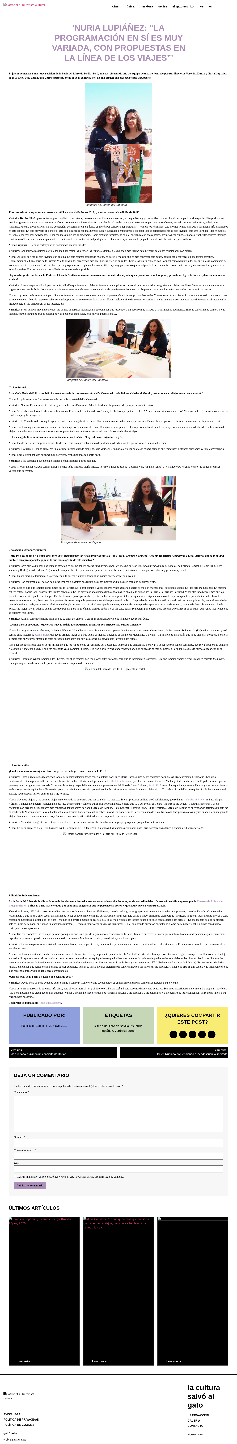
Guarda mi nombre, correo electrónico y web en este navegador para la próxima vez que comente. (70, 1176)
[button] (226, 7)
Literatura (146, 6)
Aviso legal (12, 1414)
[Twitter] (195, 1441)
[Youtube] (211, 1441)
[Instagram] (200, 1441)
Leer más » (25, 1361)
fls (132, 1026)
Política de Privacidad (21, 1419)
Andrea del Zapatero (50, 1002)
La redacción (198, 1415)
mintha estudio (18, 1439)
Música (129, 6)
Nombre (19, 1137)
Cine (115, 6)
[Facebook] (189, 1441)
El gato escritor (183, 6)
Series (162, 6)
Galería (194, 1420)
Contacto (195, 1425)
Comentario (21, 1092)
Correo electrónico (25, 1150)
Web (16, 1163)
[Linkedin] (206, 1441)
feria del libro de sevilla (113, 1026)
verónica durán (125, 1030)
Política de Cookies (19, 1424)
